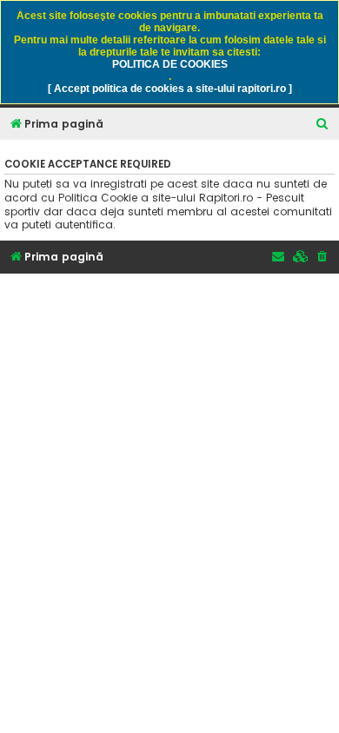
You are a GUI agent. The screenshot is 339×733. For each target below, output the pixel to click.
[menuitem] (322, 124)
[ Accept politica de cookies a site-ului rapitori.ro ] (170, 89)
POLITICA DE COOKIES (170, 64)
